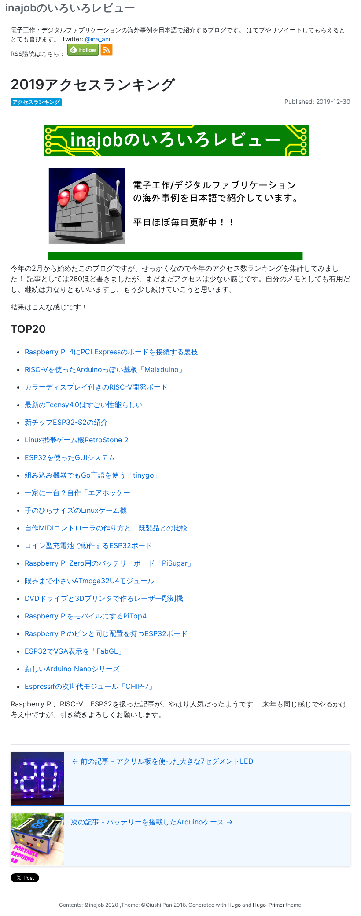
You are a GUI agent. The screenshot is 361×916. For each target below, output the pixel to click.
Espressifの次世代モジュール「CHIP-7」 (90, 686)
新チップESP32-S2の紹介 (66, 422)
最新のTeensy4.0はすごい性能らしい (84, 404)
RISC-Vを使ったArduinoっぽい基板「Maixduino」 (105, 369)
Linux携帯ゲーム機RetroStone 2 (77, 439)
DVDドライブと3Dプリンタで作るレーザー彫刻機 (104, 598)
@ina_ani (97, 39)
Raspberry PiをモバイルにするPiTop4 (86, 615)
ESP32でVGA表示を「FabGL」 (75, 651)
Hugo (234, 904)
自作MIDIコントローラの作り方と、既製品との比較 (106, 527)
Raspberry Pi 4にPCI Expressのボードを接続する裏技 (111, 351)
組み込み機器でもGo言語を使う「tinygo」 (93, 475)
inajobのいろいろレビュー (70, 7)
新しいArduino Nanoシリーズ (72, 668)
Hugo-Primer (268, 904)
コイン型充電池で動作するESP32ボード (88, 545)
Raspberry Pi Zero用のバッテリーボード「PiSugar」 (110, 563)
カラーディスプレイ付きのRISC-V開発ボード (96, 387)
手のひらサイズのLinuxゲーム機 (76, 510)
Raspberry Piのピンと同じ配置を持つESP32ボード (106, 633)
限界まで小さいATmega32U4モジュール (90, 580)
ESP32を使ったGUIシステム (70, 457)
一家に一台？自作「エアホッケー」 (81, 492)
